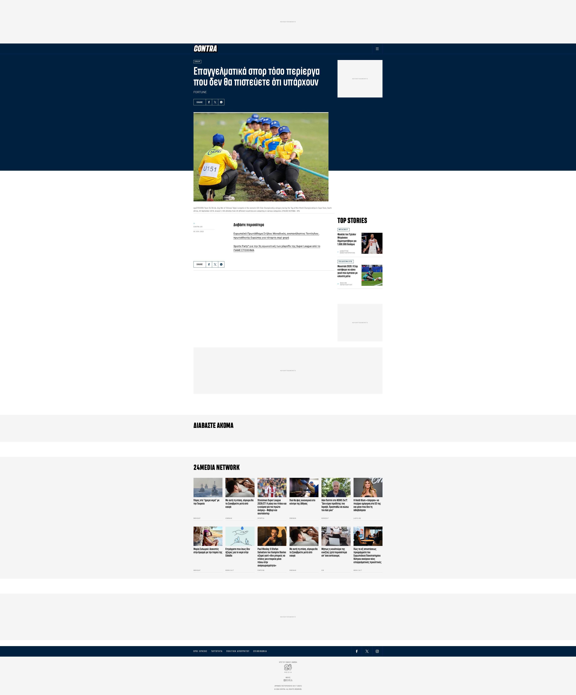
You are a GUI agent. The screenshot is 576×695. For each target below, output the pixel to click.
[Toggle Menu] (377, 48)
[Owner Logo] (288, 668)
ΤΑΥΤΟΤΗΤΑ (216, 651)
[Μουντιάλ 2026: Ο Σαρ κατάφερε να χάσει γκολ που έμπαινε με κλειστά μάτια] (372, 275)
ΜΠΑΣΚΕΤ (343, 230)
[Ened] (288, 680)
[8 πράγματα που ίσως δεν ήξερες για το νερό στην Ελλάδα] (239, 536)
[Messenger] (221, 102)
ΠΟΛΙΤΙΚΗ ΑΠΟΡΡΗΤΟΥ (237, 651)
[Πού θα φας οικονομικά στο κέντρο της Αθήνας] (304, 487)
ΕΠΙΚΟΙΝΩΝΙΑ (260, 651)
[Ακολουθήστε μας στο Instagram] (377, 651)
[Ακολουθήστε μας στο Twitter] (367, 651)
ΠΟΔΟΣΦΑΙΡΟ (345, 261)
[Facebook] (209, 102)
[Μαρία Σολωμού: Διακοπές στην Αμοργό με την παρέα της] (208, 536)
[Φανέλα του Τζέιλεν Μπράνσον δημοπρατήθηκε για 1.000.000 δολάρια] (372, 243)
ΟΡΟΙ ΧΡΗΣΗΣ (200, 651)
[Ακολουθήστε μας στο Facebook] (356, 651)
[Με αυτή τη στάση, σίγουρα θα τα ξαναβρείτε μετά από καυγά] (239, 487)
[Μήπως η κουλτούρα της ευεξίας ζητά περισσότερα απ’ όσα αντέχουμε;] (335, 536)
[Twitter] (215, 102)
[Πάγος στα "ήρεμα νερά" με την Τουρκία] (208, 487)
